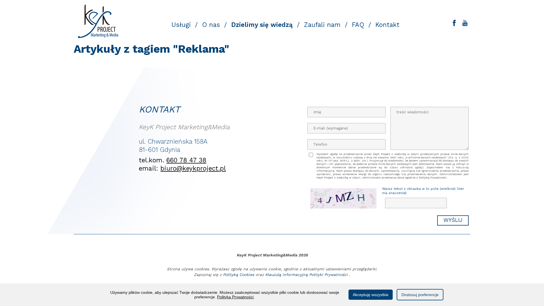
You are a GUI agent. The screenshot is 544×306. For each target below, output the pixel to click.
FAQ (358, 24)
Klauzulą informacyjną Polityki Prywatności (306, 274)
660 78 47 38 (186, 160)
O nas (211, 24)
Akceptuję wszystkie (370, 294)
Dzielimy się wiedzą (262, 24)
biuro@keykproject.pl (193, 168)
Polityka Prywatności (235, 297)
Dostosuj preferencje (420, 294)
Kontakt (387, 24)
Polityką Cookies (238, 274)
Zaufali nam (322, 24)
